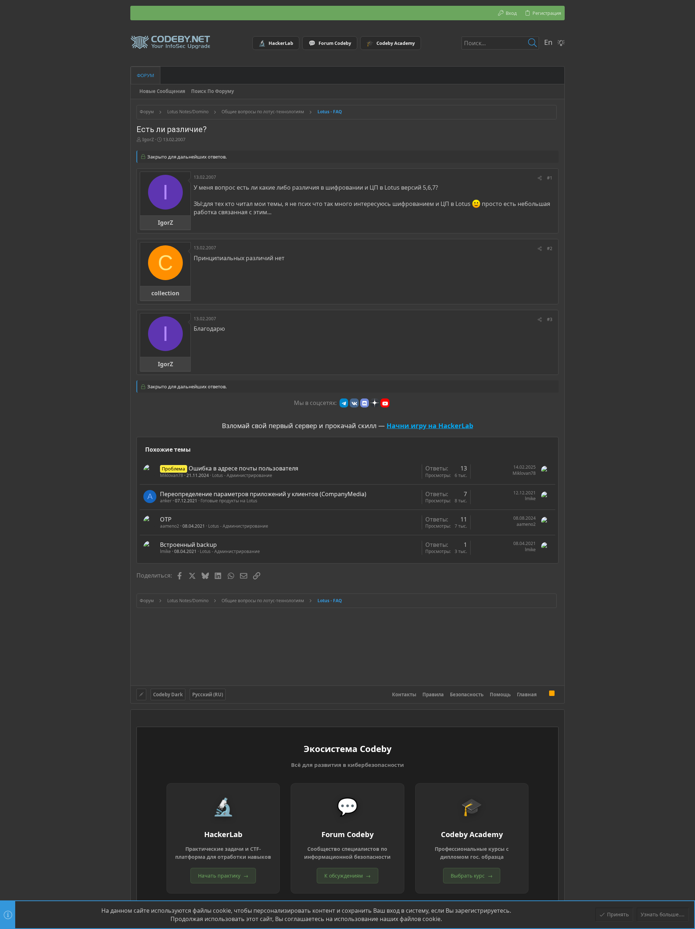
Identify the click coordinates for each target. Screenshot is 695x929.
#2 (549, 248)
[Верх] (543, 694)
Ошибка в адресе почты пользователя (243, 468)
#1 (549, 178)
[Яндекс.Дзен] (374, 402)
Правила (433, 694)
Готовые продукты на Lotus (229, 501)
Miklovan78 (171, 475)
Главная (527, 694)
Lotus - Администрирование (242, 475)
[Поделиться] (539, 178)
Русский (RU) (207, 694)
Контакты (404, 694)
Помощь (500, 694)
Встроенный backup (188, 545)
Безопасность (467, 694)
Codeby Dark (168, 694)
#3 (549, 319)
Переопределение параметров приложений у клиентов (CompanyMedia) (263, 494)
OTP (166, 519)
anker (166, 501)
